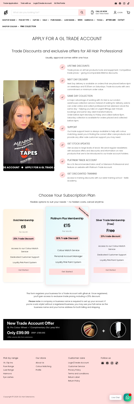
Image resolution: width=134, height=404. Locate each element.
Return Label (74, 377)
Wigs (80, 20)
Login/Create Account (42, 3)
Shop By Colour (9, 26)
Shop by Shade (9, 20)
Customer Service (76, 366)
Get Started (23, 270)
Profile (38, 370)
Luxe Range (69, 20)
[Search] (81, 12)
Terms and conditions (78, 373)
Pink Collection (28, 26)
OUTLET (121, 20)
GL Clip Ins (8, 362)
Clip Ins (36, 20)
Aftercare (111, 20)
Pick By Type (24, 20)
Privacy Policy (74, 370)
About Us (40, 362)
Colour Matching (43, 366)
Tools (100, 20)
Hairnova (89, 20)
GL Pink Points (59, 3)
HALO (45, 20)
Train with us (26, 3)
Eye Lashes (8, 377)
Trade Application (10, 3)
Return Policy (74, 380)
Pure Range (56, 20)
